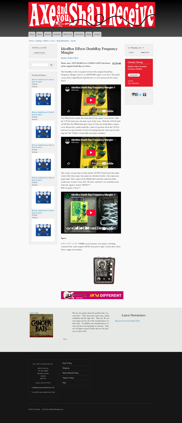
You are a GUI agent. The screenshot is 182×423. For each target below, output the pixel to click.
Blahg (89, 34)
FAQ (64, 382)
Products (57, 34)
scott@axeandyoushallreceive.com (43, 387)
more (65, 339)
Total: (143, 52)
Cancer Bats (34, 313)
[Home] (92, 15)
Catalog (38, 40)
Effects (46, 40)
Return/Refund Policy (70, 373)
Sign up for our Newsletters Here (127, 321)
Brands (47, 34)
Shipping (65, 368)
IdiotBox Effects (72, 58)
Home (32, 34)
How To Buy (67, 363)
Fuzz (53, 40)
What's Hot (68, 34)
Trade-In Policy (68, 378)
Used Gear (79, 34)
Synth (73, 40)
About (39, 34)
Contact (97, 34)
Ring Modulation (63, 40)
